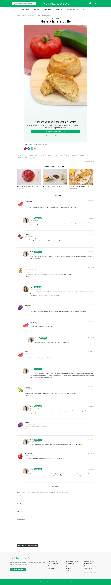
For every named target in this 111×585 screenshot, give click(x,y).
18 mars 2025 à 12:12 (34, 324)
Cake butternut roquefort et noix (80, 186)
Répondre (91, 200)
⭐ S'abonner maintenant (55, 131)
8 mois (31, 155)
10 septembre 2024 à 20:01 (31, 269)
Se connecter (95, 3)
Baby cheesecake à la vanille (52, 186)
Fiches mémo (46, 9)
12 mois (55, 155)
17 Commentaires (89, 161)
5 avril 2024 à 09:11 (34, 408)
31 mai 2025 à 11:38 (29, 202)
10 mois (42, 155)
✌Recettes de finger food (34, 15)
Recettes (36, 9)
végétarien (82, 155)
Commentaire (21, 519)
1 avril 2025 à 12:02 (29, 236)
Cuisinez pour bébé (55, 3)
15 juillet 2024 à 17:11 (35, 371)
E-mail (19, 504)
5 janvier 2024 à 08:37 (35, 441)
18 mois (61, 155)
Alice (31, 469)
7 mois (25, 155)
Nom (19, 496)
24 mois (67, 155)
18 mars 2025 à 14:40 (40, 339)
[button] (18, 569)
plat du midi (28, 157)
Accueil (19, 15)
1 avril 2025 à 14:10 (34, 253)
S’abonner (85, 9)
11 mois (49, 155)
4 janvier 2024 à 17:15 (30, 424)
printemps (20, 157)
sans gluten (74, 155)
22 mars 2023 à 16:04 (34, 471)
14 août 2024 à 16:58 (29, 307)
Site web (19, 512)
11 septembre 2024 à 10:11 (36, 289)
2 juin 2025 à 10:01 (34, 220)
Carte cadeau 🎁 (72, 9)
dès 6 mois (55, 18)
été (87, 155)
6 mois (19, 155)
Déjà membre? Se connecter (55, 136)
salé (34, 157)
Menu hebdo (24, 9)
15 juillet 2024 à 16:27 (30, 353)
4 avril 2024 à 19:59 (29, 388)
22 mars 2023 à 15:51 (29, 455)
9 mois (36, 155)
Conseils (59, 9)
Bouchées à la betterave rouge (27, 186)
